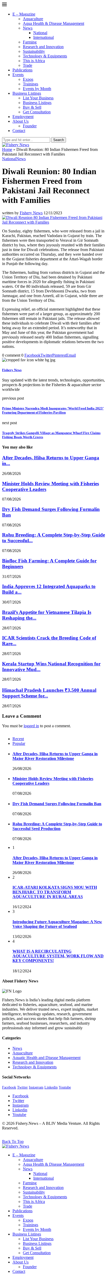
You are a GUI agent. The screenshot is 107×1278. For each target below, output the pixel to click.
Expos (28, 79)
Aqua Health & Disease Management (53, 23)
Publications (22, 70)
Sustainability (34, 51)
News (27, 28)
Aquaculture (33, 19)
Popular (18, 743)
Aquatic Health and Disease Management (46, 1057)
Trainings (30, 84)
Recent (18, 739)
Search (58, 140)
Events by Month (37, 88)
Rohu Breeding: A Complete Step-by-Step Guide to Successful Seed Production (57, 826)
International (43, 37)
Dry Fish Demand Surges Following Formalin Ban (56, 804)
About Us (20, 121)
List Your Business (38, 98)
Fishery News (31, 213)
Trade (27, 65)
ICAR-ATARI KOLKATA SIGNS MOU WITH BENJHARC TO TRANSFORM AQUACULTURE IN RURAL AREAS (54, 892)
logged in (31, 726)
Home (7, 149)
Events (18, 74)
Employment (23, 116)
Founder (30, 126)
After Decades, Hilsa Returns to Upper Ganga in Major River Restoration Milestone (55, 756)
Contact (18, 130)
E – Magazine (23, 14)
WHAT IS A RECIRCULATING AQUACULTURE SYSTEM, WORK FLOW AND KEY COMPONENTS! (58, 956)
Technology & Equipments (45, 56)
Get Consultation (37, 112)
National (40, 33)
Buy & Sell (32, 107)
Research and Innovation (43, 47)
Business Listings (26, 93)
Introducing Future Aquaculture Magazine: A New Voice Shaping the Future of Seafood (57, 924)
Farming (30, 42)
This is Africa (34, 60)
